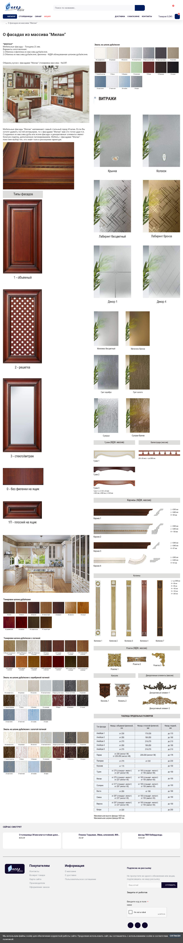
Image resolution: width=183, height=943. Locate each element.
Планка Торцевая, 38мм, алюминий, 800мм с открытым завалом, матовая (99, 835)
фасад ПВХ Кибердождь (150, 835)
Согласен (175, 936)
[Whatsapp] (138, 925)
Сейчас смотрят (12, 827)
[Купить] (20, 840)
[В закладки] (23, 840)
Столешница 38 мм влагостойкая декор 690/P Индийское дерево (39, 835)
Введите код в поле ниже (136, 903)
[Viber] (145, 925)
